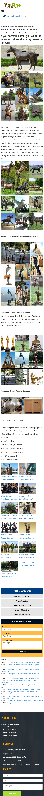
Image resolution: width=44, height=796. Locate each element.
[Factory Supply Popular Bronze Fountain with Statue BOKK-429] (9, 508)
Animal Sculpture (22, 601)
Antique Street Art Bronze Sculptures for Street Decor (26, 499)
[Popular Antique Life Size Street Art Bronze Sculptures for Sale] (27, 508)
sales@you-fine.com (17, 16)
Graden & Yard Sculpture (22, 605)
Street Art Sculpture (22, 610)
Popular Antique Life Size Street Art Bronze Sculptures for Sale (26, 518)
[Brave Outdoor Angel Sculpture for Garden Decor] (27, 546)
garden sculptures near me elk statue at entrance (24, 662)
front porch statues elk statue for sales (20, 703)
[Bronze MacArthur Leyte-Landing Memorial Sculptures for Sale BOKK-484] (9, 546)
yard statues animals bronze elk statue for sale (23, 689)
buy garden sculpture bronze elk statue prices (23, 678)
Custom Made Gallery (22, 614)
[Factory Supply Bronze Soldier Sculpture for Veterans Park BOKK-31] (9, 469)
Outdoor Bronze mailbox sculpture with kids (26, 538)
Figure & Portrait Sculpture (22, 596)
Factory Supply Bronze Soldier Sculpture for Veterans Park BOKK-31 (9, 479)
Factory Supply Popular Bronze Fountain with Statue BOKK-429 (9, 518)
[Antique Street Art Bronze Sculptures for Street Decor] (27, 488)
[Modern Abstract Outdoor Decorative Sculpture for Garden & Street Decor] (9, 527)
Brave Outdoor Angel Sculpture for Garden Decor (26, 557)
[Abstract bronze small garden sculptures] (9, 566)
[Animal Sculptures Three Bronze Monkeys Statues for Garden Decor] (9, 488)
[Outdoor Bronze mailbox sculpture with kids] (27, 527)
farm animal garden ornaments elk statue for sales (25, 700)
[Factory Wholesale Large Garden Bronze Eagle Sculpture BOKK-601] (27, 469)
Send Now (12, 793)
